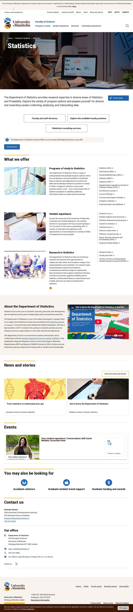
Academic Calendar (107, 201)
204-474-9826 (10, 521)
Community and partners (91, 26)
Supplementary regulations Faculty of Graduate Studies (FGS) (113, 186)
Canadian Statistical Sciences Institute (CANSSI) (40, 338)
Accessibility (124, 586)
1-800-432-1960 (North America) (43, 595)
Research (75, 26)
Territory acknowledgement (13, 12)
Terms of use (108, 603)
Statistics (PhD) (105, 182)
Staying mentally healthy (108, 243)
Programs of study (42, 26)
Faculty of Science (45, 21)
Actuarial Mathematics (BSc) (110, 175)
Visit (110, 12)
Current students (53, 12)
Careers (78, 586)
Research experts (110, 586)
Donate (125, 12)
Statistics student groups (109, 234)
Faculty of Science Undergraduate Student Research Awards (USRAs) (112, 260)
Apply (117, 12)
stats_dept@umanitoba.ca (18, 549)
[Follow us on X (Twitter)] (16, 564)
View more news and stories (115, 374)
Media (86, 586)
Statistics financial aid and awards (112, 220)
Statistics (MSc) (105, 178)
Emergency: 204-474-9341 (40, 597)
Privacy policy (96, 603)
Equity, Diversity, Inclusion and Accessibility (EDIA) (110, 238)
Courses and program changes (111, 197)
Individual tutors (105, 227)
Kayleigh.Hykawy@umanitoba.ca (16, 518)
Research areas (105, 252)
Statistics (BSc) (105, 168)
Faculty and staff (68, 12)
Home (10, 38)
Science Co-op (105, 213)
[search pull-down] (127, 25)
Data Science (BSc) (106, 171)
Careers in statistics (107, 224)
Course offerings (106, 194)
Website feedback (122, 603)
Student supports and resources (111, 217)
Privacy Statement (28, 609)
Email (85, 12)
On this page (118, 98)
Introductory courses (107, 191)
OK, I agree (123, 608)
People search (96, 586)
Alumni (78, 12)
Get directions (12, 147)
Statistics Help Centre (107, 230)
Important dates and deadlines (111, 204)
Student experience (61, 26)
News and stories (96, 12)
